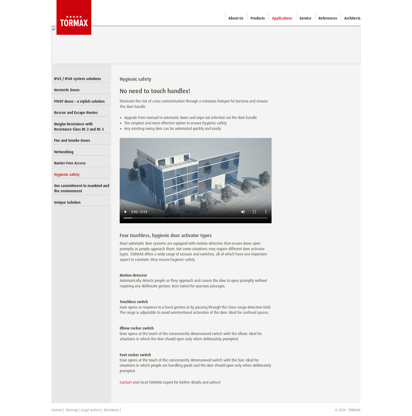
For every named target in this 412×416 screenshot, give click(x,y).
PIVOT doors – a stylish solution (79, 101)
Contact (126, 382)
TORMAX (354, 410)
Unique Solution (67, 202)
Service (305, 18)
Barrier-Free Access (70, 163)
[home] (71, 17)
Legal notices (91, 410)
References (328, 18)
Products (258, 18)
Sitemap (72, 410)
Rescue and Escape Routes (76, 112)
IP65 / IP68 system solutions (77, 78)
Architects (352, 18)
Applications (282, 18)
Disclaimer (111, 410)
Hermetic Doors (67, 89)
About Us (235, 18)
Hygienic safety (66, 174)
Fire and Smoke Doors (72, 140)
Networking (63, 151)
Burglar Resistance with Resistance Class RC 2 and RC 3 (79, 127)
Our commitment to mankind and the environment (81, 188)
